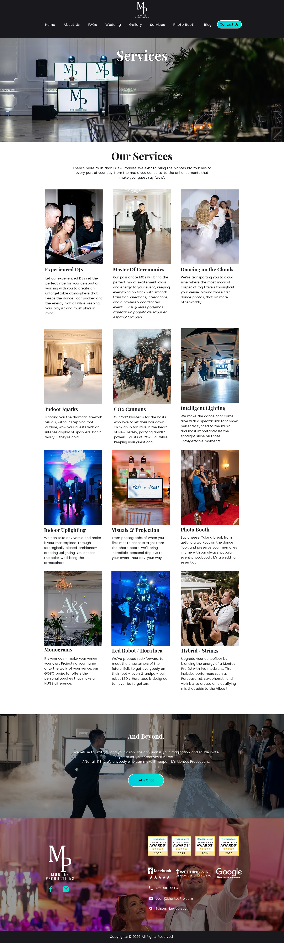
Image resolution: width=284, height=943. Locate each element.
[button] (157, 24)
